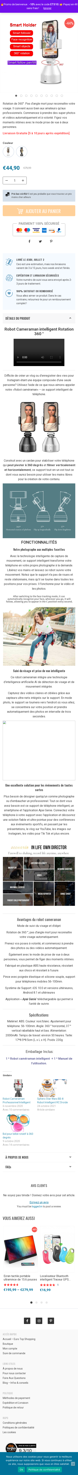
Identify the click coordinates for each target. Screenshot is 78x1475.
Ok (21, 1469)
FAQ (8, 1167)
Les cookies (9, 1432)
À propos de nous (16, 1157)
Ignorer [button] (47, 8)
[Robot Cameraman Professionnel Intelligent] (18, 1088)
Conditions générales (15, 1422)
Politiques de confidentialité (18, 1427)
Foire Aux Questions (14, 1378)
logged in (37, 1206)
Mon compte (10, 1348)
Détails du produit (17, 318)
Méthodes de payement (16, 1398)
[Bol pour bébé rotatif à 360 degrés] (18, 1123)
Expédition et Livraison (15, 1402)
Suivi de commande (14, 1353)
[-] (6, 180)
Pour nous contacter (14, 1373)
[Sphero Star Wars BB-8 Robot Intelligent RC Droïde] (52, 1088)
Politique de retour (13, 1407)
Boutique (8, 1343)
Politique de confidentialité (44, 1469)
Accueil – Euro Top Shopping (19, 1339)
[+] (22, 180)
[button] (16, 96)
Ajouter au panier (43, 211)
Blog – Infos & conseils (15, 1382)
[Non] (73, 1464)
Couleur (8, 143)
